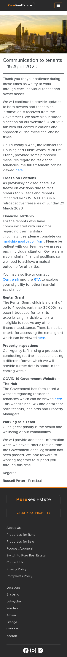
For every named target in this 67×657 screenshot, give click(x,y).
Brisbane (13, 594)
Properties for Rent (21, 535)
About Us (14, 528)
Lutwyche (14, 601)
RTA (37, 279)
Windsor (12, 608)
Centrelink (11, 279)
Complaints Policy (19, 576)
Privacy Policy (16, 569)
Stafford (12, 629)
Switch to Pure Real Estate (26, 555)
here (19, 170)
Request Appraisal (20, 548)
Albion (11, 615)
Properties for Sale (20, 541)
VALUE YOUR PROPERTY (34, 513)
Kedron (12, 636)
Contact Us (15, 562)
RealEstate (20, 5)
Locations (13, 587)
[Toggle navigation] (58, 5)
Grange (12, 622)
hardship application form (23, 241)
